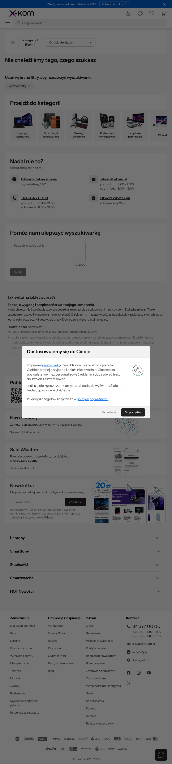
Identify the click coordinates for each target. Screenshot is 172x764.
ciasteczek (50, 365)
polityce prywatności (92, 399)
